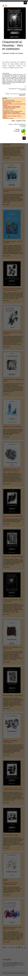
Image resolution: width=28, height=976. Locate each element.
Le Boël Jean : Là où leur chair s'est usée (12, 111)
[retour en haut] (24, 133)
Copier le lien (22, 95)
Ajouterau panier (17, 130)
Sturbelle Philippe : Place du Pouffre (11, 107)
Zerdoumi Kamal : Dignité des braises (12, 106)
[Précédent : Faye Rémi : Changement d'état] (3, 5)
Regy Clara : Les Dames (9, 108)
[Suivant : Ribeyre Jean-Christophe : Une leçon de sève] (6, 5)
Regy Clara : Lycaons (8, 118)
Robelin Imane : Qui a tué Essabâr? (11, 112)
